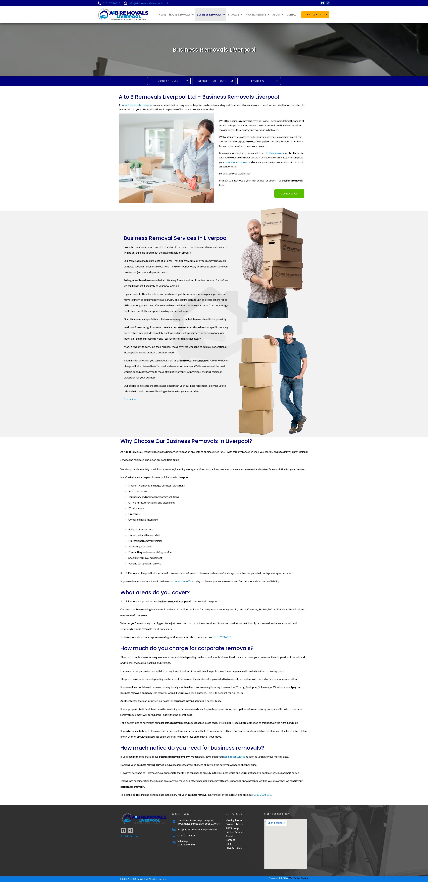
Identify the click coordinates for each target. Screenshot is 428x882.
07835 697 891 (186, 844)
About (276, 14)
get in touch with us (234, 756)
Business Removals (209, 14)
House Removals (180, 14)
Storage (233, 14)
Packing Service (255, 14)
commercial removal (236, 161)
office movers (276, 152)
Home (162, 14)
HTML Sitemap (130, 835)
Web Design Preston (298, 878)
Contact (292, 14)
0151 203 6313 (111, 3)
